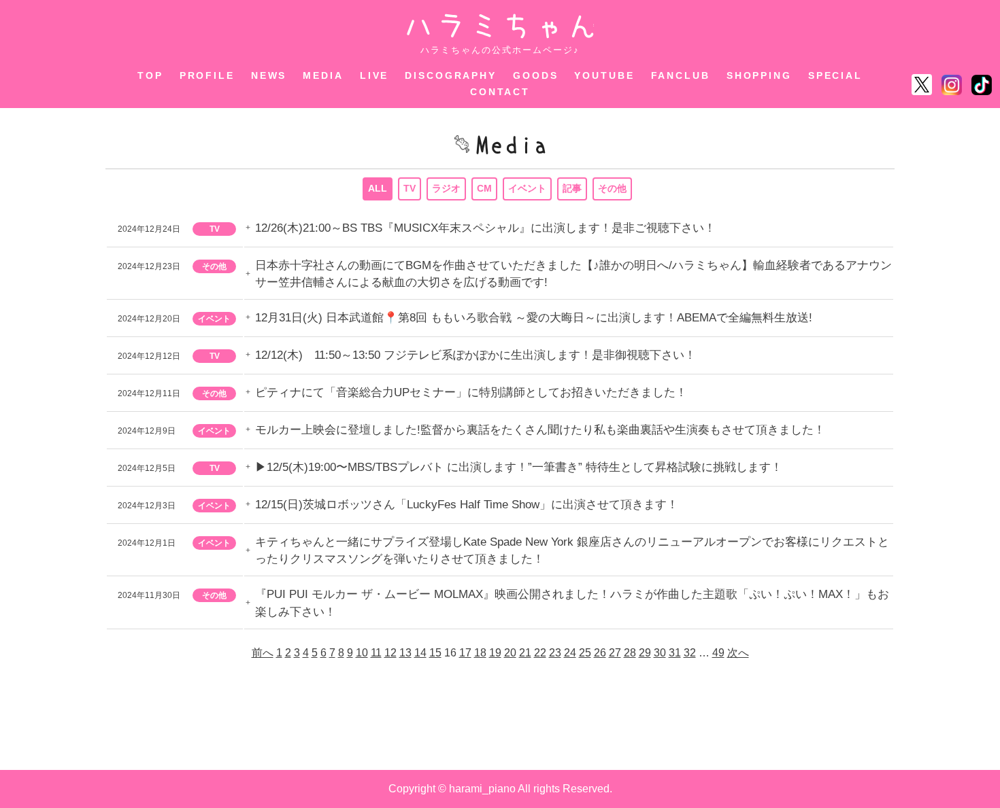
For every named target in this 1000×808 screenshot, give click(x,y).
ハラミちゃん (500, 26)
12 (390, 652)
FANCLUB (680, 75)
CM (484, 188)
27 (615, 652)
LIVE (374, 75)
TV (409, 188)
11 (376, 652)
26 (600, 652)
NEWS (269, 75)
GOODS (535, 75)
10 (362, 652)
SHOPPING (759, 75)
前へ (262, 652)
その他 (612, 188)
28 (630, 652)
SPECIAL (835, 75)
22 (540, 652)
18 (480, 652)
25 (585, 652)
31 (675, 652)
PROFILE (207, 75)
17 (465, 652)
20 (510, 652)
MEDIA (323, 75)
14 (420, 652)
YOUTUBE (604, 75)
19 (495, 652)
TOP (150, 75)
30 (660, 652)
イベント (527, 188)
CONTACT (500, 91)
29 (645, 652)
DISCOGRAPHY (451, 75)
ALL (377, 188)
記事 (572, 188)
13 (405, 652)
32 (690, 652)
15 (435, 652)
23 (555, 652)
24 (570, 652)
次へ (738, 652)
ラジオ (446, 188)
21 (525, 652)
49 (718, 652)
